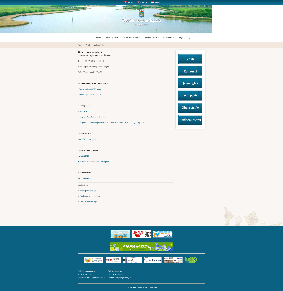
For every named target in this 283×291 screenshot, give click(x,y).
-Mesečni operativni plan (88, 139)
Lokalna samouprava (130, 38)
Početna (98, 38)
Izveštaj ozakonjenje (88, 190)
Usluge (181, 38)
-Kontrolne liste (84, 178)
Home (80, 45)
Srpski (130, 2)
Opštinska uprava (151, 38)
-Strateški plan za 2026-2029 (89, 89)
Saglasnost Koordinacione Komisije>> (93, 161)
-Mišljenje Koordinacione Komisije (92, 117)
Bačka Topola (110, 38)
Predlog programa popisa (90, 196)
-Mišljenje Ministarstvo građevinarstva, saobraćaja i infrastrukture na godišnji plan (111, 122)
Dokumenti (168, 38)
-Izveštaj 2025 (83, 156)
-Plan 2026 (82, 111)
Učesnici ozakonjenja (88, 202)
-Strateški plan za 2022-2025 (89, 94)
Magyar (158, 2)
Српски (143, 2)
